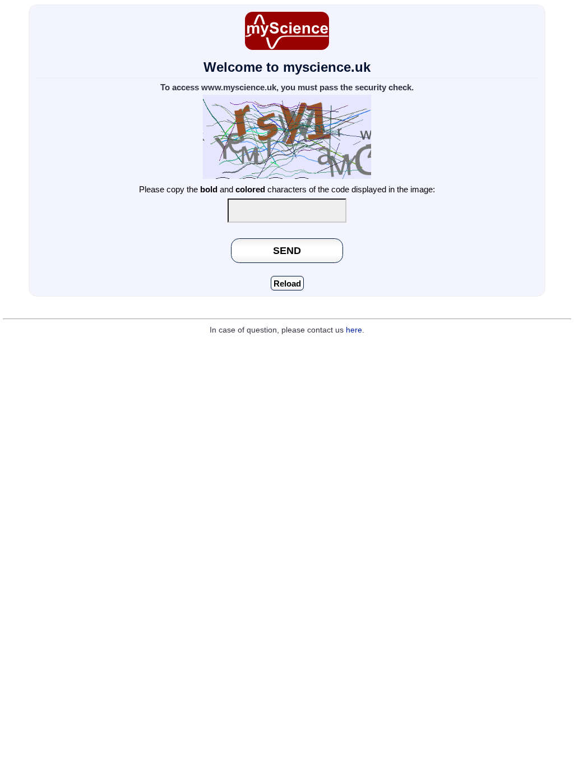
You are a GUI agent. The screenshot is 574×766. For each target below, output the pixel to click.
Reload (287, 283)
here (354, 330)
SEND (287, 250)
